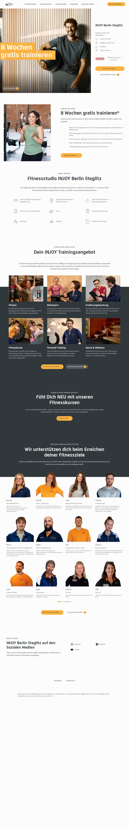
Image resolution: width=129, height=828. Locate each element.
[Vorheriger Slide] (42, 89)
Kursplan (103, 47)
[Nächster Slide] (49, 89)
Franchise (74, 4)
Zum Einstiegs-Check (108, 74)
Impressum (58, 680)
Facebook (102, 644)
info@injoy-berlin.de (107, 43)
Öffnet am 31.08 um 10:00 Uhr (108, 59)
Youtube (76, 649)
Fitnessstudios (30, 4)
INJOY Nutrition (105, 50)
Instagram (77, 644)
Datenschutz (70, 680)
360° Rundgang (9, 88)
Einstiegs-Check (88, 4)
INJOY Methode (60, 4)
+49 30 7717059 (105, 39)
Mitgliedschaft (46, 4)
